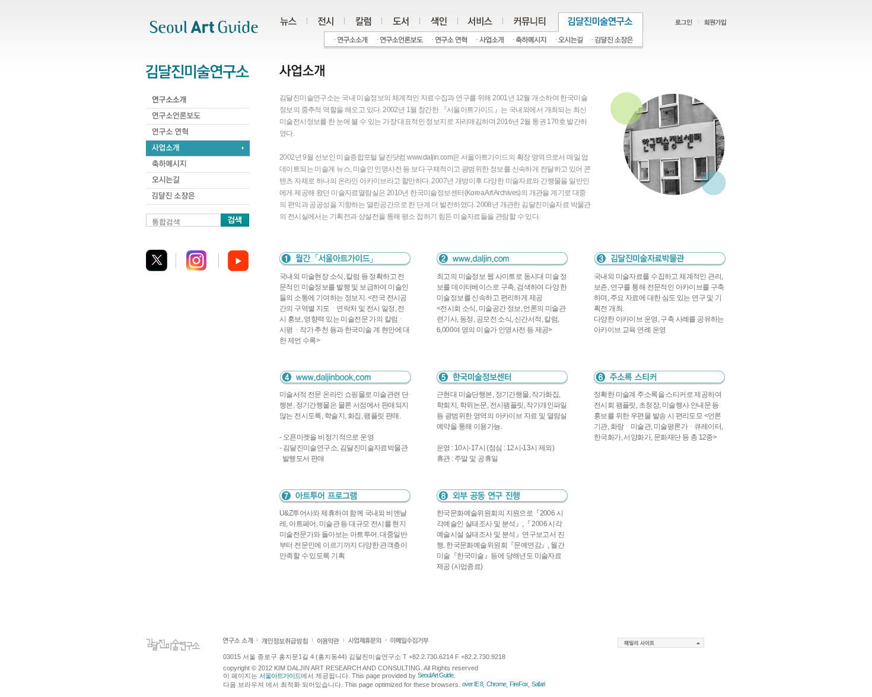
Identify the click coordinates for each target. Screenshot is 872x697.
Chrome (496, 684)
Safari (538, 684)
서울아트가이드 (280, 675)
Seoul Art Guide (435, 675)
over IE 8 (472, 684)
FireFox (519, 684)
